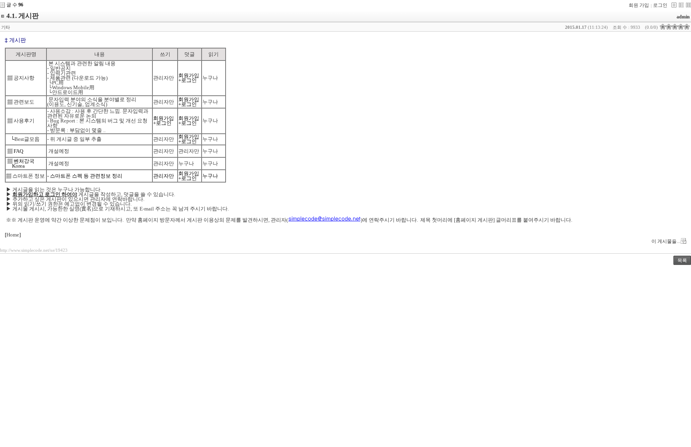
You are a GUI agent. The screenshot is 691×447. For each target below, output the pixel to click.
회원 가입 (639, 5)
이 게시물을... (665, 241)
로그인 (660, 5)
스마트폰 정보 (28, 176)
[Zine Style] (681, 5)
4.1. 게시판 (22, 16)
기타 (5, 27)
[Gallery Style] (688, 5)
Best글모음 (27, 139)
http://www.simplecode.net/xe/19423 (34, 250)
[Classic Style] (674, 5)
